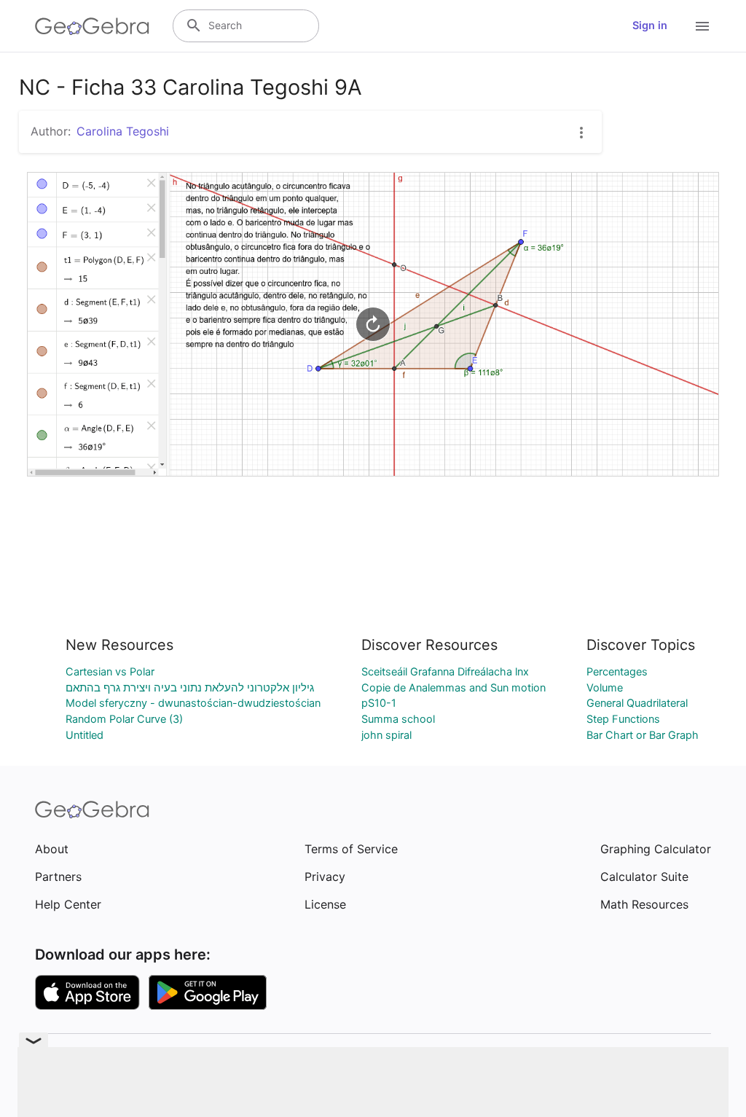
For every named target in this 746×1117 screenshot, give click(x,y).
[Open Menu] (702, 26)
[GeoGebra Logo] (92, 26)
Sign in (649, 25)
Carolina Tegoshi (122, 131)
